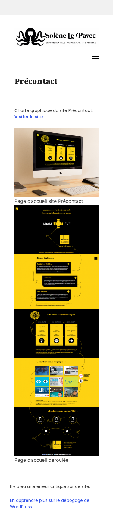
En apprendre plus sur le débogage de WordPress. (49, 503)
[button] (95, 56)
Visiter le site (28, 117)
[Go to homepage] (56, 40)
